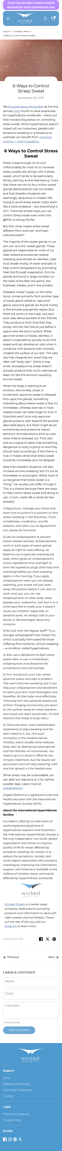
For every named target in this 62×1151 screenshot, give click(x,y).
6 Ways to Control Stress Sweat (19, 35)
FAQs (6, 1078)
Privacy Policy (12, 1120)
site (31, 921)
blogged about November (25, 106)
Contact (8, 1096)
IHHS (16, 111)
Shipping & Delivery (16, 1084)
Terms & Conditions (16, 1114)
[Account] (45, 17)
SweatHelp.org (13, 788)
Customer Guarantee (17, 1090)
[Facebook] (5, 1139)
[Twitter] (20, 1139)
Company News (21, 31)
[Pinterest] (15, 1139)
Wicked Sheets (15, 904)
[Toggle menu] (7, 18)
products (11, 926)
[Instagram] (10, 1139)
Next (51, 957)
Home (6, 31)
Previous (13, 957)
